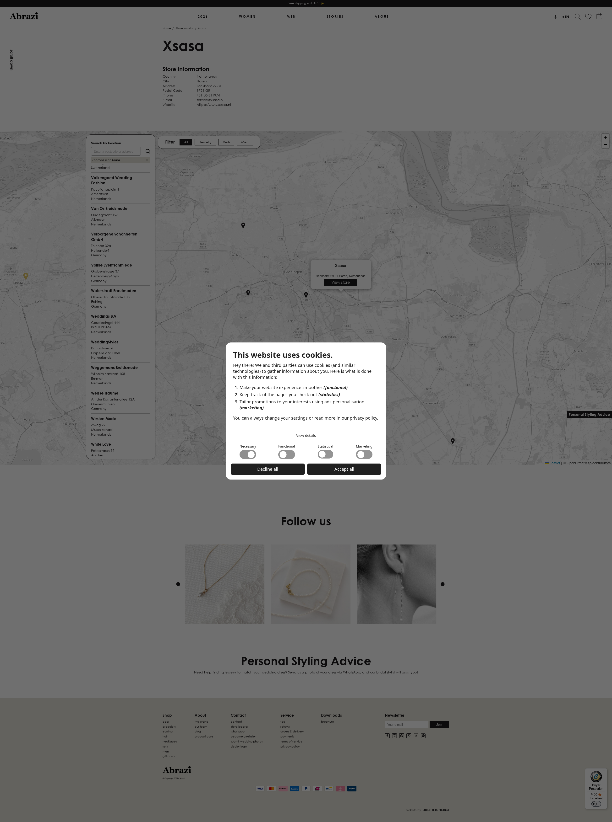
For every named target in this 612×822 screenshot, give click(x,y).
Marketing (364, 446)
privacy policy (363, 418)
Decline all (267, 469)
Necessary (248, 446)
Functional (286, 446)
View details (306, 435)
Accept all (344, 469)
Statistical (325, 446)
